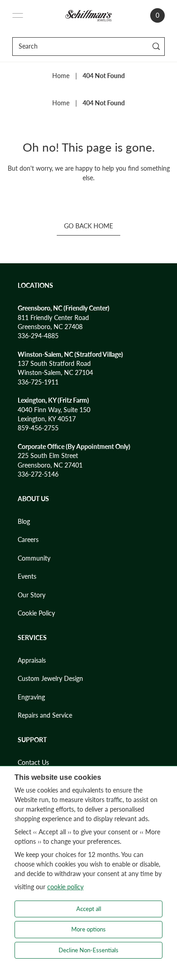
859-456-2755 (38, 428)
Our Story (31, 595)
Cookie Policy (36, 613)
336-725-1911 (38, 382)
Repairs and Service (45, 715)
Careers (28, 539)
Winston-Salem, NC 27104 (55, 372)
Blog (24, 521)
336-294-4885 (38, 336)
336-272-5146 (38, 474)
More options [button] (88, 929)
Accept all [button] (88, 908)
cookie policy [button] (65, 887)
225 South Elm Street (48, 455)
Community (34, 558)
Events (27, 576)
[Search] (156, 46)
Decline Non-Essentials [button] (88, 950)
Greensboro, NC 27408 (50, 326)
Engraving (31, 697)
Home (60, 75)
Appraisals (32, 660)
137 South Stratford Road (54, 363)
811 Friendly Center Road (53, 317)
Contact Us (33, 762)
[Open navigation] (17, 15)
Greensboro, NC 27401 (50, 465)
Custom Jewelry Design (50, 678)
